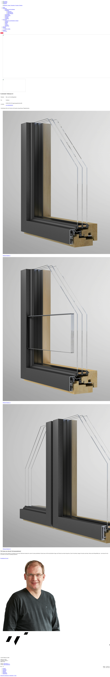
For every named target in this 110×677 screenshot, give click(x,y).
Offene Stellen (7, 28)
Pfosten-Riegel (7, 15)
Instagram (4, 670)
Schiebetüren (7, 14)
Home (4, 7)
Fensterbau (7, 10)
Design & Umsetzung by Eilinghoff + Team (8, 675)
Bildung (6, 22)
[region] (55, 56)
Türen (6, 23)
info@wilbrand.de (6, 664)
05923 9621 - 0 (6, 663)
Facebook (4, 669)
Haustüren (7, 16)
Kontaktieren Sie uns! (4, 558)
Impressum (5, 672)
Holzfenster (9, 11)
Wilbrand (4, 26)
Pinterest (4, 671)
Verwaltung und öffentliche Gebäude (11, 20)
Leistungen (5, 8)
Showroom (7, 25)
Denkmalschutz (10, 12)
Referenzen (5, 19)
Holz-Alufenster (10, 13)
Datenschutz (5, 673)
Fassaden (6, 17)
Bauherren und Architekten (10, 9)
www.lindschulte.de (9, 105)
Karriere (4, 27)
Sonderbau (7, 18)
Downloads (5, 30)
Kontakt (4, 29)
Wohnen (6, 21)
